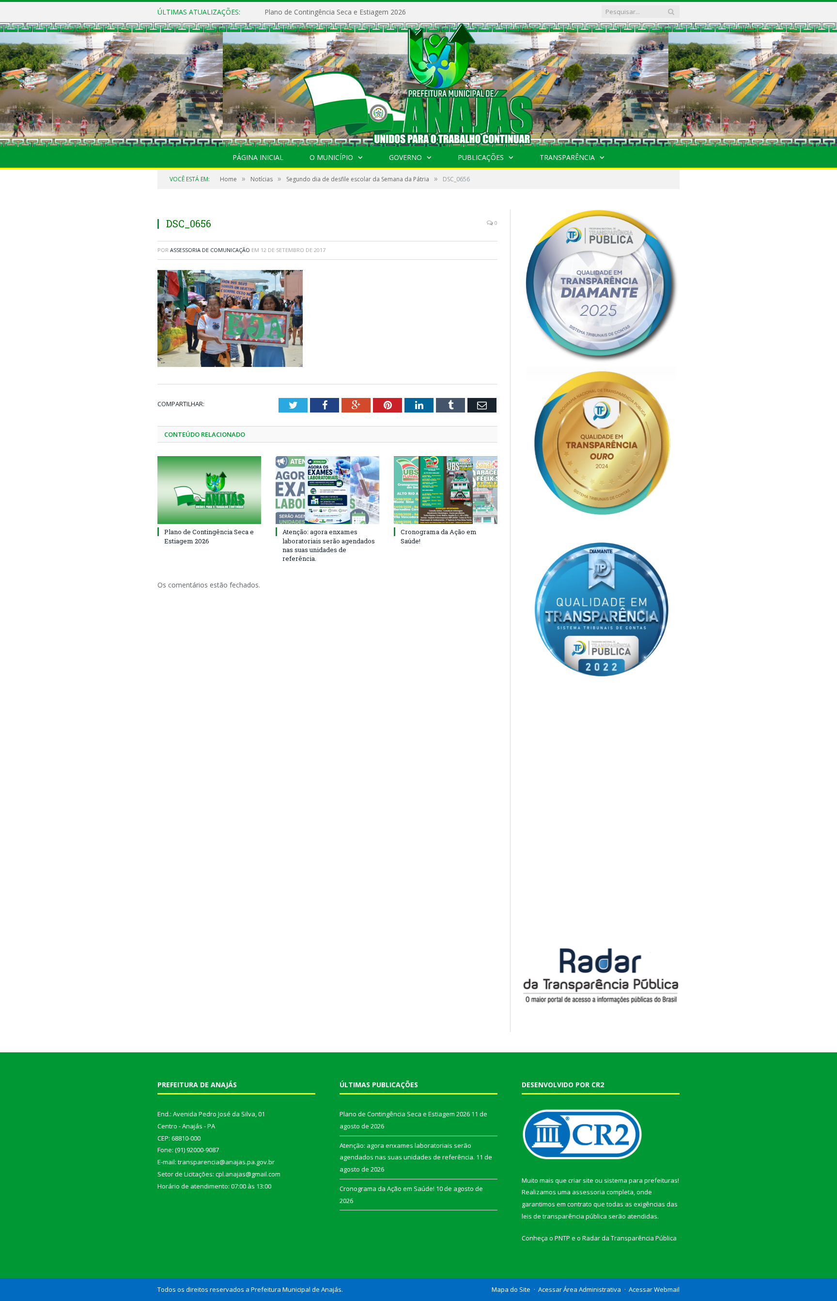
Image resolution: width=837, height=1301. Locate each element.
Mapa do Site (511, 1289)
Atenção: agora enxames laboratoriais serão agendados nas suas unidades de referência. (375, 12)
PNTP (562, 1238)
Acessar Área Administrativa (579, 1289)
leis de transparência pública (564, 1216)
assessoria (588, 1192)
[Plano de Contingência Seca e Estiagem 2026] (209, 490)
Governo (405, 157)
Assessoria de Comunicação (210, 250)
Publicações (481, 157)
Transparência (567, 157)
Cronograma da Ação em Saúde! (387, 1188)
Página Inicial (257, 157)
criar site (580, 1180)
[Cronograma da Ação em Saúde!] (445, 490)
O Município (331, 157)
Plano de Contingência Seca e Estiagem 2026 (209, 536)
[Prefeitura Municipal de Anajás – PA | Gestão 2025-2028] (418, 82)
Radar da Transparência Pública (629, 1238)
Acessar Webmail (654, 1289)
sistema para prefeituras (641, 1180)
